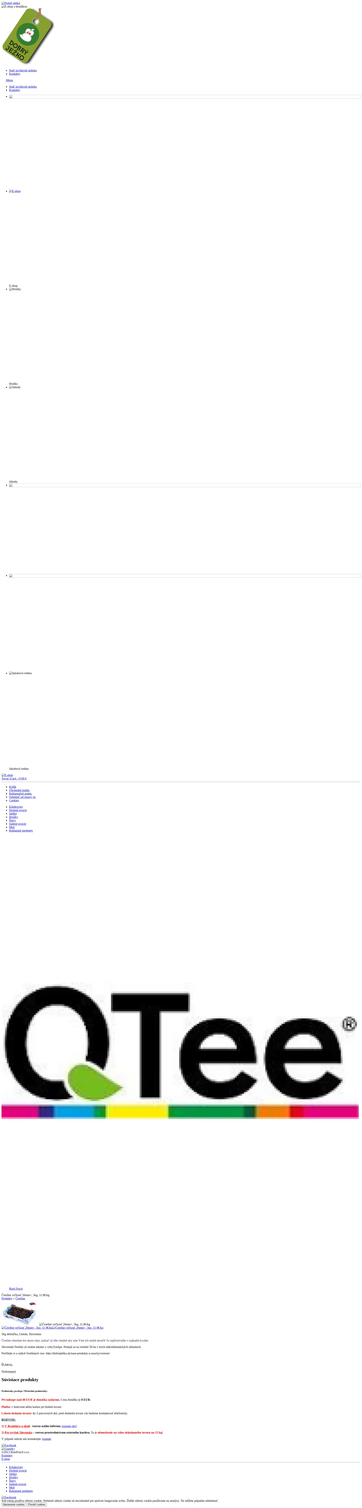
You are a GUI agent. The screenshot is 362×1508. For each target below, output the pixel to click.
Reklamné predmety (21, 830)
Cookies (14, 800)
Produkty (7, 1298)
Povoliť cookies (36, 1504)
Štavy (12, 820)
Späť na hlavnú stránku (23, 70)
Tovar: (14, 778)
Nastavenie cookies (14, 1504)
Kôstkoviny (16, 806)
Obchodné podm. (19, 790)
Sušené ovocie (17, 823)
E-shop (6, 1458)
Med (12, 827)
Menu (9, 80)
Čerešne (20, 1298)
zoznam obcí (69, 1426)
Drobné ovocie (18, 810)
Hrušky (13, 817)
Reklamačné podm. (20, 793)
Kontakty (14, 73)
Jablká (13, 813)
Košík (12, 786)
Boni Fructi (16, 1288)
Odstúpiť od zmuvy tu (22, 797)
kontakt (46, 1439)
